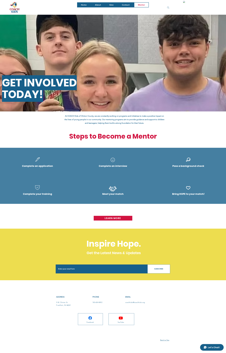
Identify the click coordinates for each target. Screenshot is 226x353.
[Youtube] (120, 318)
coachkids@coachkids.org (135, 302)
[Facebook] (90, 318)
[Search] (168, 7)
